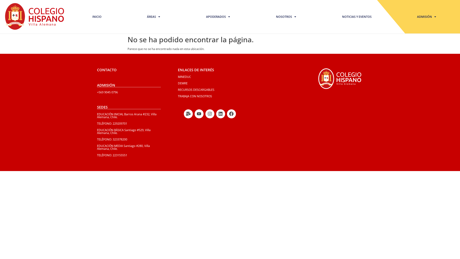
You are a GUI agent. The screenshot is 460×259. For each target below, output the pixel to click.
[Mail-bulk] (188, 113)
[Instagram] (209, 113)
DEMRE (183, 83)
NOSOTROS (284, 17)
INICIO (97, 17)
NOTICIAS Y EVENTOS (357, 17)
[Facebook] (231, 113)
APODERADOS (216, 17)
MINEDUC (184, 77)
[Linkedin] (220, 113)
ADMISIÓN (424, 17)
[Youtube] (199, 113)
